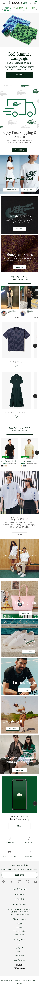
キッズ (19, 951)
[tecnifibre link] (19, 968)
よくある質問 (19, 899)
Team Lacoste (19, 935)
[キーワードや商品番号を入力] (29, 2)
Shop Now (19, 75)
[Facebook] (11, 882)
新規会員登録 (19, 875)
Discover (19, 565)
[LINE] (3, 882)
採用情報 (19, 927)
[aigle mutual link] (19, 965)
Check (19, 826)
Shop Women (11, 190)
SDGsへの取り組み (19, 931)
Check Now (19, 150)
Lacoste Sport (19, 955)
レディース (19, 948)
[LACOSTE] (19, 2)
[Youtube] (35, 882)
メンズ (19, 944)
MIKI (28, 312)
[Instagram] (19, 882)
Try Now (19, 534)
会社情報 (19, 924)
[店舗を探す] (9, 2)
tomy (9, 312)
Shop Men (28, 190)
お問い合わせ (19, 894)
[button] (35, 346)
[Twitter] (27, 882)
